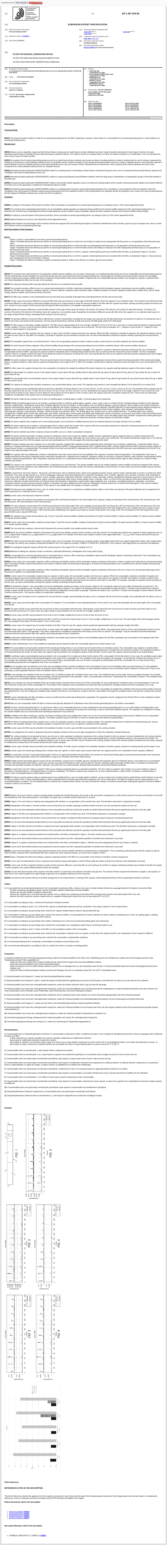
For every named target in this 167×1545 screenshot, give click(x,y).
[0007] (26, 1518)
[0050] (43, 1536)
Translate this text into (7, 3)
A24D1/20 (95, 38)
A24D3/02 (126, 32)
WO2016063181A (16, 1514)
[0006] (26, 1516)
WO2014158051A (16, 1518)
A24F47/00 (87, 34)
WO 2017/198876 (89, 47)
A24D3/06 (87, 32)
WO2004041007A (16, 1516)
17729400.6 (25, 36)
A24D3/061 (87, 38)
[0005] (26, 1514)
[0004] (26, 1512)
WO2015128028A (16, 1512)
